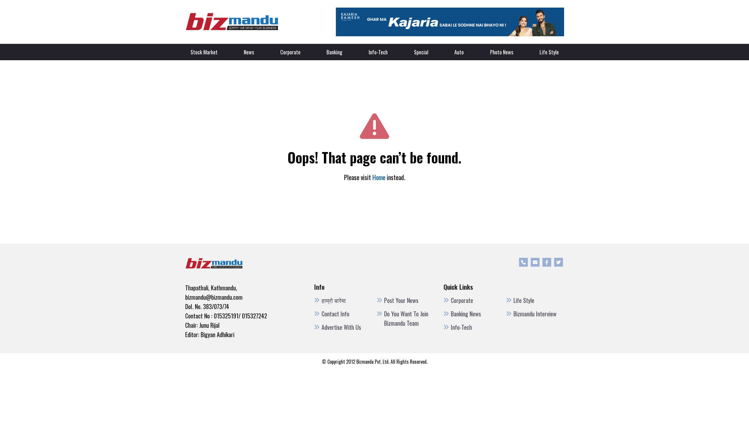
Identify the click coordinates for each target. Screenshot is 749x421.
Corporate (290, 52)
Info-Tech (378, 52)
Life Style (549, 52)
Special (421, 52)
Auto (459, 52)
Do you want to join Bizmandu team (406, 318)
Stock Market (204, 52)
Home (378, 177)
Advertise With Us (341, 327)
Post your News (401, 300)
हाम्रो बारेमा (334, 300)
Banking (334, 52)
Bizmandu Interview (534, 313)
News (249, 52)
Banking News (466, 313)
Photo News (501, 52)
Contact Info (335, 313)
